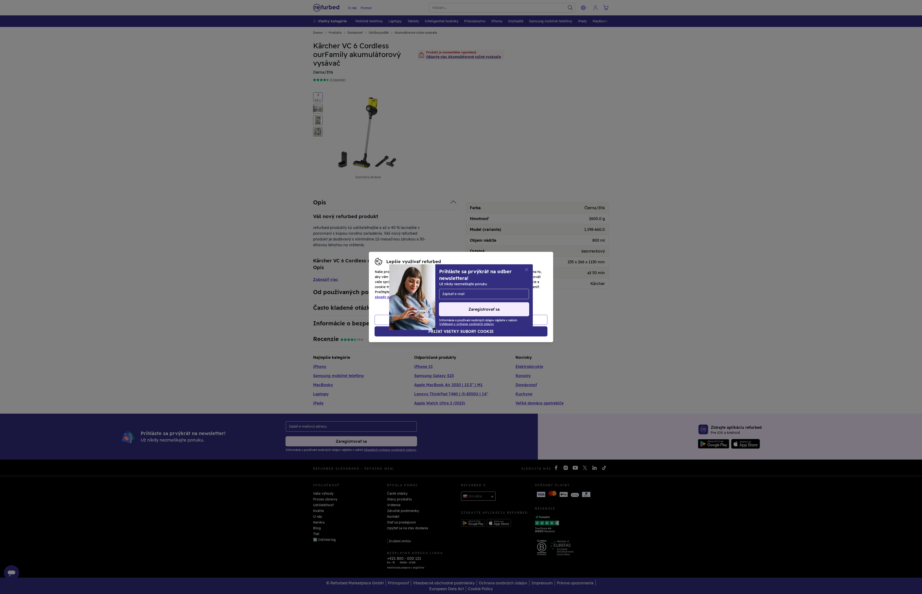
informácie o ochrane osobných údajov (435, 292)
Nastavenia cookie (479, 287)
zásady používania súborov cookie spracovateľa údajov (421, 297)
